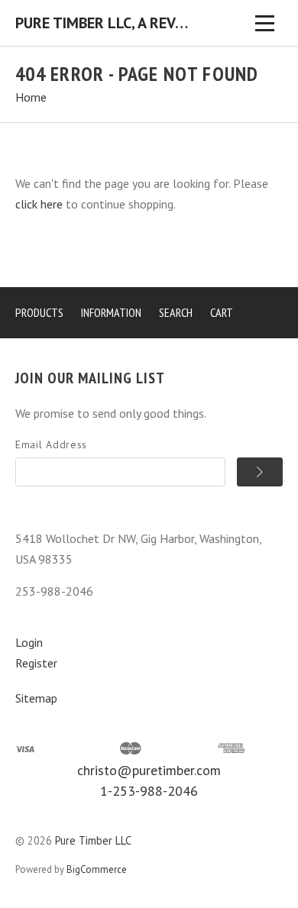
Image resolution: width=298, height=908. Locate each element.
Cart (221, 312)
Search (176, 312)
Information (111, 312)
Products (39, 312)
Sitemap (36, 698)
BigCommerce (96, 869)
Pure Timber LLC (93, 840)
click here (39, 204)
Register (36, 662)
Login (29, 642)
